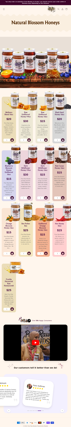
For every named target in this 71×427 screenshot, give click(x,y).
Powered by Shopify (42, 426)
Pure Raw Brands (32, 426)
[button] (4, 9)
